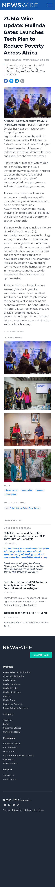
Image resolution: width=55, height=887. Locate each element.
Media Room (9, 700)
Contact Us (8, 775)
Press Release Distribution (16, 672)
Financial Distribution (13, 676)
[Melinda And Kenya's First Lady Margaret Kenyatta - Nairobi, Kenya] (27, 429)
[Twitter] (9, 805)
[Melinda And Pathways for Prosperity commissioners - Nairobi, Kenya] (27, 393)
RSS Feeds (9, 759)
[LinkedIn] (14, 805)
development (11, 490)
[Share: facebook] (6, 81)
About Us (8, 720)
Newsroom (9, 751)
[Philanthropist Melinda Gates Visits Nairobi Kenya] (27, 117)
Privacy (29, 810)
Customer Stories (12, 728)
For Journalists (10, 747)
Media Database (11, 684)
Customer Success (12, 704)
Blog (5, 724)
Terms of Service (12, 810)
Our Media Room (11, 732)
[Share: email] (22, 81)
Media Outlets (10, 763)
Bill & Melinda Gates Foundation (24, 508)
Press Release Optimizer (16, 708)
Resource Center (12, 743)
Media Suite (9, 680)
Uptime (40, 810)
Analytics (7, 696)
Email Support (10, 779)
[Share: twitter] (11, 81)
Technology (11, 494)
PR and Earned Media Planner (18, 755)
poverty (40, 490)
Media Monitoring (12, 692)
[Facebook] (5, 805)
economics (27, 490)
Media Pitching (10, 688)
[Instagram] (18, 805)
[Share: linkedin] (17, 81)
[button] (50, 5)
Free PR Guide (41, 655)
